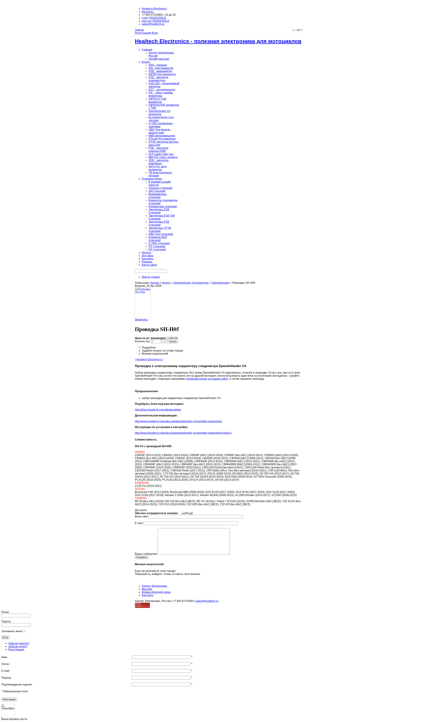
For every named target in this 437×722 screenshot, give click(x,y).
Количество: (143, 341)
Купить (166, 282)
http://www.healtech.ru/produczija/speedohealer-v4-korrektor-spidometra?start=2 (183, 432)
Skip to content (151, 277)
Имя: (4, 657)
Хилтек (154, 282)
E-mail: (5, 670)
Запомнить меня (11, 631)
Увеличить (141, 319)
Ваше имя (141, 516)
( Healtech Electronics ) (149, 359)
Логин (5, 612)
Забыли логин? (17, 646)
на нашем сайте (218, 378)
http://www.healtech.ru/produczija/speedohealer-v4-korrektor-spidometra (178, 421)
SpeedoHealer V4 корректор (191, 282)
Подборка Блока (196, 378)
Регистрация (16, 649)
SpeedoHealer (220, 282)
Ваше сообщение (146, 553)
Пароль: (6, 677)
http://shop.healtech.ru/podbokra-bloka (158, 409)
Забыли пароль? (18, 643)
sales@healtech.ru (207, 601)
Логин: (5, 664)
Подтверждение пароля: (16, 684)
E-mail (139, 523)
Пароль (6, 621)
